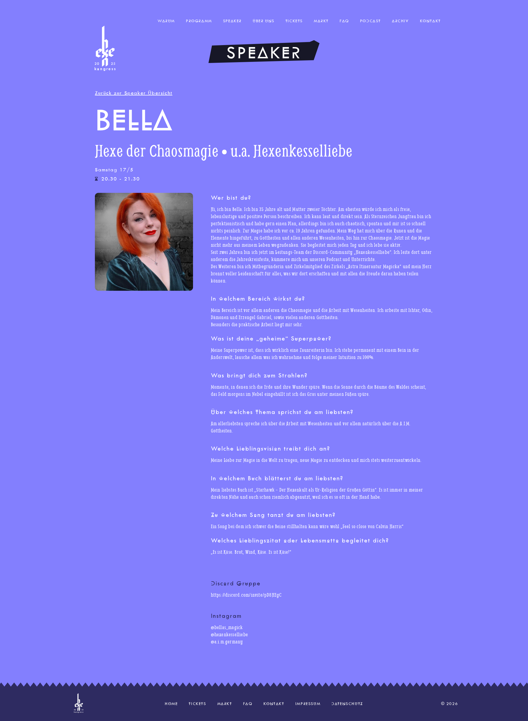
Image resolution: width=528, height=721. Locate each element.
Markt (321, 20)
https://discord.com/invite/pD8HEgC (246, 595)
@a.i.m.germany (227, 641)
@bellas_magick (227, 627)
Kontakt (430, 20)
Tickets (294, 20)
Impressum (307, 703)
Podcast (370, 20)
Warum (166, 20)
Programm (199, 20)
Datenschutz (347, 703)
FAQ (344, 20)
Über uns (263, 20)
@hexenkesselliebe (229, 634)
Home (171, 703)
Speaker (232, 20)
